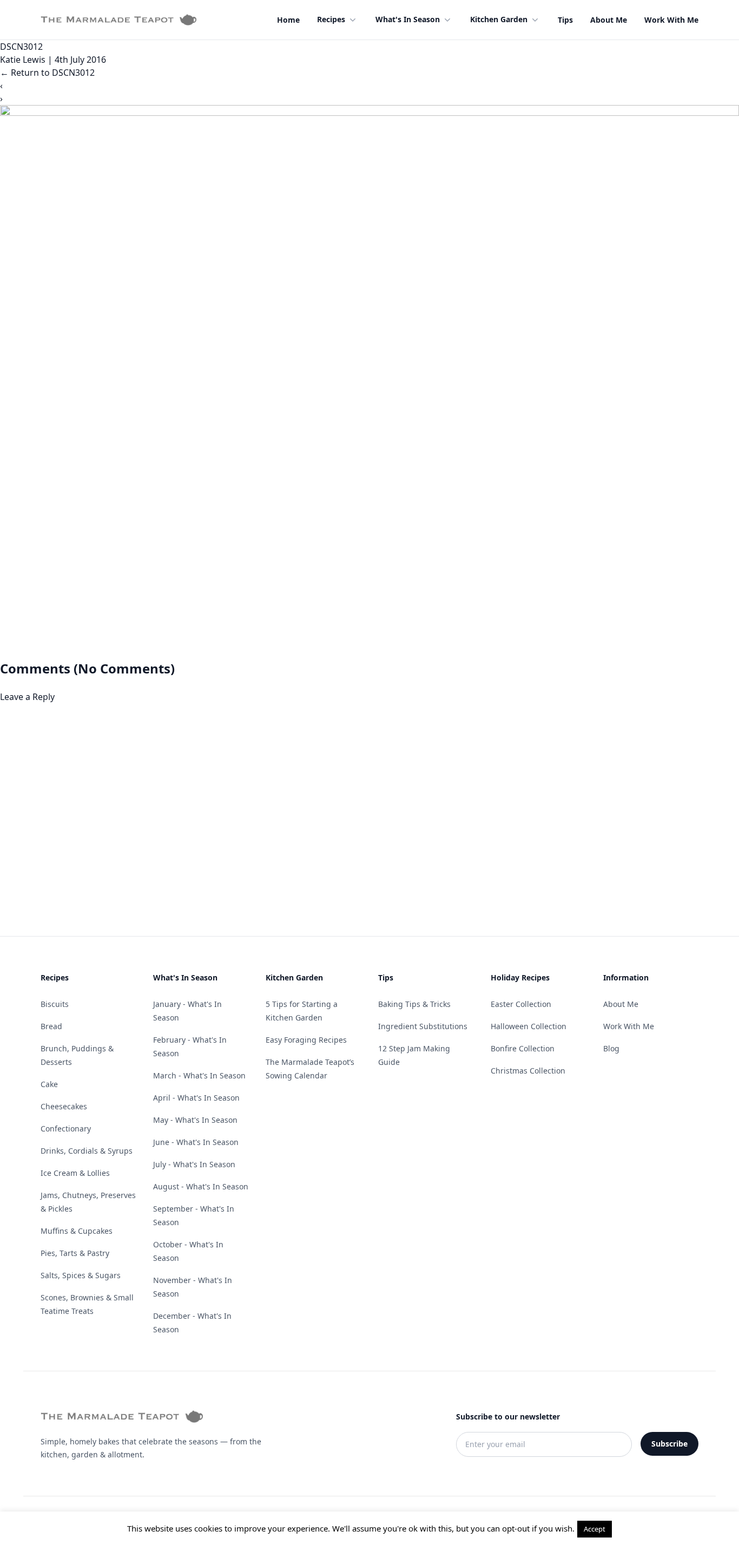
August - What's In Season (200, 1186)
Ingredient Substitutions (422, 1026)
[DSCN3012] (369, 382)
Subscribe (669, 1443)
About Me (608, 20)
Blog (611, 1048)
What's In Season (407, 19)
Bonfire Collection (523, 1048)
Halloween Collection (528, 1026)
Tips (565, 20)
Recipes (331, 19)
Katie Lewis (22, 60)
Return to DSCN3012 (47, 72)
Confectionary (66, 1128)
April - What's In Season (196, 1097)
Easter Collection (521, 1004)
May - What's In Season (195, 1120)
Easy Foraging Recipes (306, 1040)
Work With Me (671, 20)
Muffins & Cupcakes (77, 1231)
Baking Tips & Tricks (414, 1004)
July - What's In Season (194, 1164)
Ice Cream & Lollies (75, 1173)
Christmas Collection (528, 1070)
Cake (49, 1084)
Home (288, 20)
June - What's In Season (196, 1142)
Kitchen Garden (498, 19)
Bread (51, 1026)
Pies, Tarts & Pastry (75, 1253)
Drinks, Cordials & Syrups (87, 1151)
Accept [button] (594, 1529)
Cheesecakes (64, 1106)
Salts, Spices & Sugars (81, 1275)
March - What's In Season (199, 1075)
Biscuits (55, 1004)
